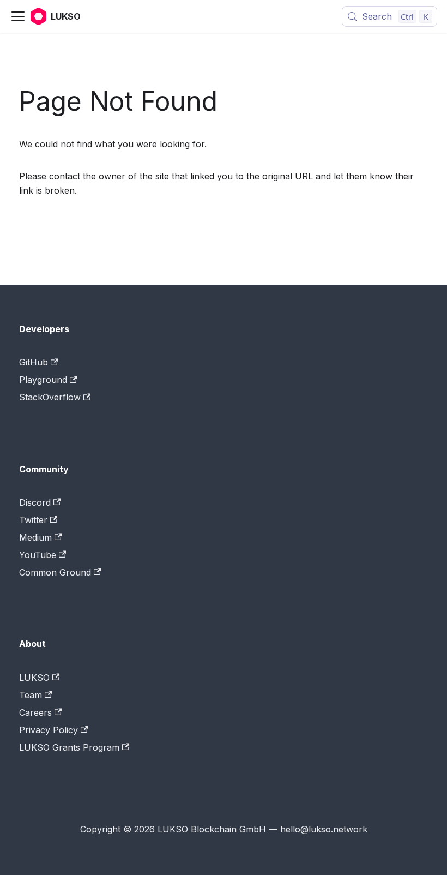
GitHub (33, 362)
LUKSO (34, 677)
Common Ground (55, 572)
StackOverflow (50, 397)
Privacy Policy (48, 729)
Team (30, 695)
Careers (35, 712)
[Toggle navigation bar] (18, 16)
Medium (35, 537)
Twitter (33, 519)
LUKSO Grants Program (69, 747)
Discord (35, 502)
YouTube (37, 554)
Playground (43, 379)
